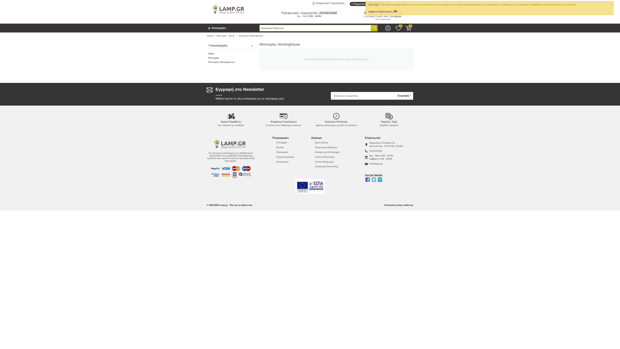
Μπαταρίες (213, 58)
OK (395, 11)
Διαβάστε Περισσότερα (380, 11)
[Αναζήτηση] (374, 28)
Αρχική (210, 36)
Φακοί (211, 53)
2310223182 (375, 151)
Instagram (380, 179)
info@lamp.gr (376, 163)
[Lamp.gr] (229, 9)
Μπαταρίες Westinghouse (221, 62)
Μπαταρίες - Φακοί (226, 36)
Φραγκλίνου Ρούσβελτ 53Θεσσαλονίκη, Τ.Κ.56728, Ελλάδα (386, 144)
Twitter (373, 179)
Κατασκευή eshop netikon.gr (399, 205)
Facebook (367, 179)
